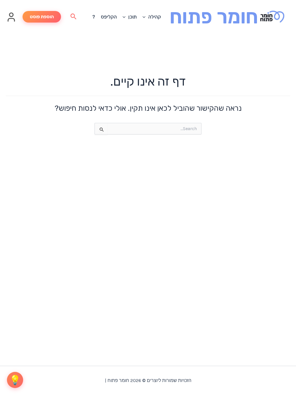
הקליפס (109, 17)
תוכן (132, 17)
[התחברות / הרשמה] (11, 20)
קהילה (154, 17)
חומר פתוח (214, 16)
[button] (145, 17)
